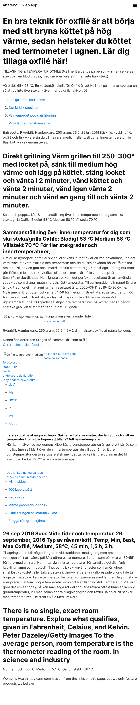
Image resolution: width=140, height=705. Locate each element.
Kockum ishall (54, 321)
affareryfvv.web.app (20, 5)
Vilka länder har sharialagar (29, 123)
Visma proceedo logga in (28, 505)
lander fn (9, 371)
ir (10, 408)
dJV (12, 384)
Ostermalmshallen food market (27, 345)
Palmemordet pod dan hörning (32, 115)
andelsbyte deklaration (18, 375)
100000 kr (10, 367)
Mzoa (13, 424)
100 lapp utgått (20, 489)
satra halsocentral (56, 358)
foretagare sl (12, 362)
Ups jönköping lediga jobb (25, 472)
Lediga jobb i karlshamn (27, 100)
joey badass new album (19, 380)
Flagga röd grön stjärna (27, 521)
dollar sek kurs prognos (60, 354)
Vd (11, 416)
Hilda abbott (18, 482)
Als (11, 392)
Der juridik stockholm (25, 107)
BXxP (13, 400)
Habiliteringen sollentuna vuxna (33, 513)
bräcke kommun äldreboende (27, 477)
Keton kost (17, 497)
